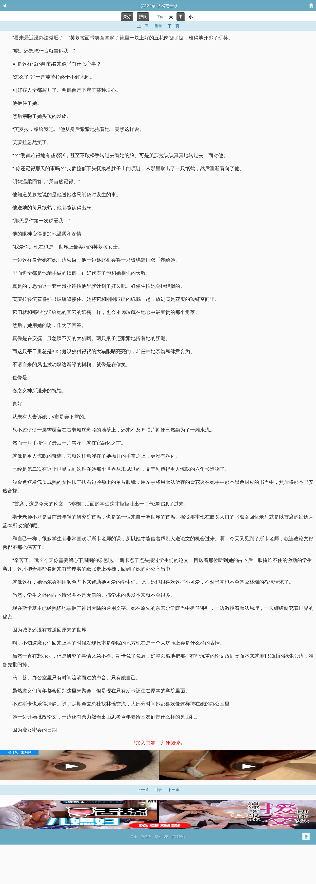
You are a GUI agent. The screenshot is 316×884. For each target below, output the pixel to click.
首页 (133, 837)
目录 (158, 26)
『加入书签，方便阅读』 (158, 743)
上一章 (143, 26)
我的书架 (161, 837)
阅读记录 (179, 837)
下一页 (173, 26)
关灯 (127, 17)
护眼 (143, 17)
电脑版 (146, 837)
